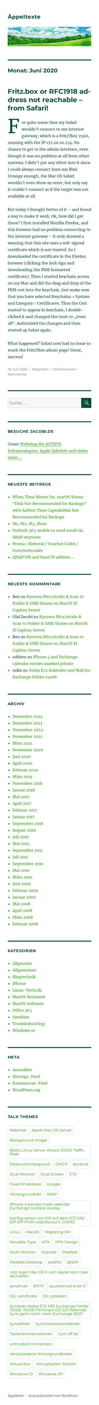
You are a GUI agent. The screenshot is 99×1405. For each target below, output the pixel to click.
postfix (54, 1262)
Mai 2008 (21, 903)
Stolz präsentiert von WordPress (53, 1396)
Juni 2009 (21, 883)
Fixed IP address (25, 1184)
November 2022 (27, 729)
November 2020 (27, 749)
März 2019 (22, 776)
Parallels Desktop (26, 1262)
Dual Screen (52, 1174)
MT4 (46, 1242)
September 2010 (27, 863)
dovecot (81, 1164)
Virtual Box (20, 1364)
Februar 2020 (25, 770)
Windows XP (50, 1374)
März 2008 (22, 917)
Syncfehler (20, 1324)
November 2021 (27, 736)
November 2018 (27, 783)
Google (53, 1184)
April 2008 (22, 910)
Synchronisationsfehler (58, 1324)
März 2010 (22, 877)
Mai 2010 (21, 870)
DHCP (61, 1164)
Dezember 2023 (27, 723)
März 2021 (22, 743)
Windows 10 (23, 1030)
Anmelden (22, 1069)
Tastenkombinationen (31, 1334)
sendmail (18, 1286)
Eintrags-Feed (26, 1076)
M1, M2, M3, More (29, 523)
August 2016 (24, 830)
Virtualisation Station (56, 1364)
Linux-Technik (27, 990)
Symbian (20, 1017)
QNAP (72, 1262)
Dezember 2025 (27, 716)
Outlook (49, 1252)
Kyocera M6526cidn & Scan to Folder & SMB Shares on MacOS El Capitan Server (48, 603)
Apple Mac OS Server (52, 1130)
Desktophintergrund (30, 1164)
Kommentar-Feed (29, 1083)
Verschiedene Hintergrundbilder (41, 1354)
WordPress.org (26, 1089)
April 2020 (22, 763)
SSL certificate (23, 1296)
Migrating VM (57, 1232)
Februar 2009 (25, 890)
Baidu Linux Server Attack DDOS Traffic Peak (47, 1152)
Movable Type (23, 1242)
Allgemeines (24, 970)
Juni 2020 (21, 756)
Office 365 (22, 1010)
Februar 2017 (24, 810)
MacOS (32, 1232)
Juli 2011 (20, 857)
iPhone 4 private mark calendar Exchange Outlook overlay (40, 1206)
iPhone (19, 983)
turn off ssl (68, 1334)
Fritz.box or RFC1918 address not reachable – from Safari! (49, 99)
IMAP (52, 1194)
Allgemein (40, 369)
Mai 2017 (20, 796)
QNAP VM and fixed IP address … (43, 557)
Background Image (28, 1140)
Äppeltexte (24, 16)
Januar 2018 (23, 790)
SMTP (38, 1286)
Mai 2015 (21, 843)
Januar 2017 (23, 816)
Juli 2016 (20, 836)
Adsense (18, 1130)
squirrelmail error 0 (67, 1286)
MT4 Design (66, 1242)
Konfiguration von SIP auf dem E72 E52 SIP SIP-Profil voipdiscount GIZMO (47, 1220)
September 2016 (27, 823)
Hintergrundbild (25, 1194)
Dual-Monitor (22, 1174)
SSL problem (55, 1296)
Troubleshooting (28, 1023)
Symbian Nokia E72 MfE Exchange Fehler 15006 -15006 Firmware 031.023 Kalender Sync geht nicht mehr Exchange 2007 (49, 1310)
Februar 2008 (25, 924)
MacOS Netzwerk (28, 996)
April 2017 (21, 803)
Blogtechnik (24, 976)
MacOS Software (28, 1003)
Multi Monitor (23, 1252)
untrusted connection (31, 1344)
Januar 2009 (24, 897)
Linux (15, 1232)
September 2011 (27, 850)
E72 (72, 1174)
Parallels (70, 1252)
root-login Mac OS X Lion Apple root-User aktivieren (49, 1274)
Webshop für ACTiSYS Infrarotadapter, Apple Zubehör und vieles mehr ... (48, 451)
